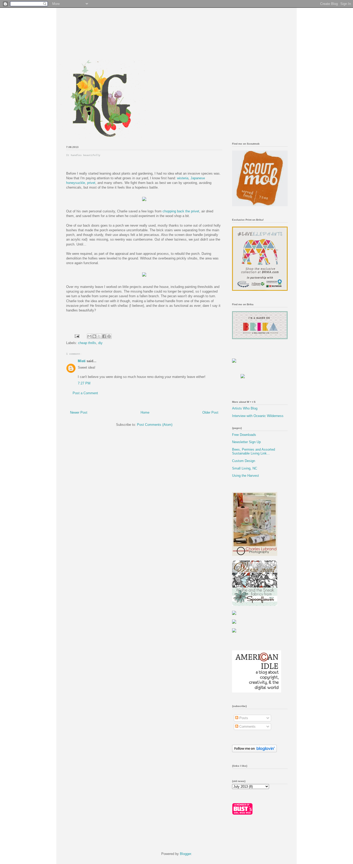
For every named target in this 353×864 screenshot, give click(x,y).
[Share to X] (99, 336)
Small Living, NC (244, 468)
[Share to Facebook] (104, 336)
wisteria (182, 178)
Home (145, 412)
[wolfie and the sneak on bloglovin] (254, 751)
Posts (243, 718)
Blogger (185, 854)
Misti (82, 361)
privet (91, 183)
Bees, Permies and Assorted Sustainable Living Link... (253, 452)
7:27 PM (84, 383)
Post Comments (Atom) (154, 425)
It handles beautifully (83, 155)
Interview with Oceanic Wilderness (257, 416)
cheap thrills (87, 343)
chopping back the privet (181, 211)
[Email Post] (76, 336)
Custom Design (243, 461)
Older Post (210, 412)
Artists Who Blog (244, 408)
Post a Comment (85, 393)
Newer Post (78, 412)
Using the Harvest (245, 476)
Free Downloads (244, 435)
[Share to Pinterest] (109, 336)
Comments (247, 726)
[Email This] (89, 336)
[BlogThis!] (94, 336)
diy (100, 343)
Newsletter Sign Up (246, 442)
